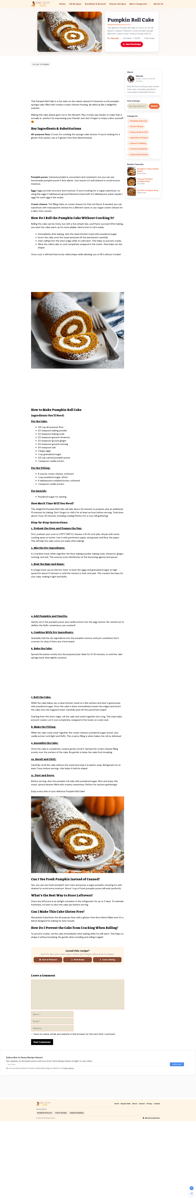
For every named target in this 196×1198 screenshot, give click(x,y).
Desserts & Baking (138, 143)
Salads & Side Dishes (139, 154)
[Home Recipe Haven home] (43, 1104)
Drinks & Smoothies (138, 149)
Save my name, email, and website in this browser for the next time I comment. (75, 1034)
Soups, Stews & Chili (139, 132)
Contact (142, 1104)
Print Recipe (79, 959)
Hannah (115, 38)
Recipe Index (126, 1104)
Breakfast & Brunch (95, 4)
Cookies (157, 1104)
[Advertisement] (77, 83)
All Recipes (75, 4)
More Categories (138, 4)
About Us (158, 4)
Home (62, 4)
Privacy (149, 1104)
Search (154, 106)
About (134, 1104)
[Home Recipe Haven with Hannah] (40, 4)
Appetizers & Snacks (139, 138)
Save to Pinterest (49, 959)
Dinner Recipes (117, 4)
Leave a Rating (108, 959)
